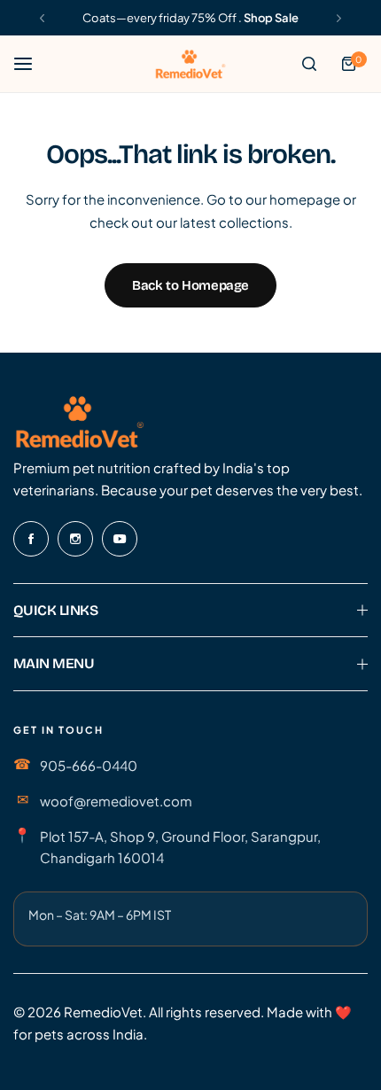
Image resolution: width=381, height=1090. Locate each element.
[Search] (309, 63)
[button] (42, 18)
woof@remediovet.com (116, 800)
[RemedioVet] (190, 63)
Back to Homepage (190, 285)
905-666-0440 (88, 765)
